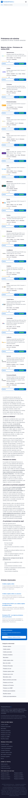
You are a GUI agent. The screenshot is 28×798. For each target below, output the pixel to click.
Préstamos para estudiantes (9, 690)
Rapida (8, 199)
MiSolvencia (10, 181)
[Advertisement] (14, 23)
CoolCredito (10, 318)
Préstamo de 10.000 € (19, 778)
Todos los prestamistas (6, 748)
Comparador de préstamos (7, 746)
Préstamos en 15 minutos (8, 685)
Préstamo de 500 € (5, 774)
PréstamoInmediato (11, 101)
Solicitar (19, 63)
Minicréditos (5, 657)
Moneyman (9, 231)
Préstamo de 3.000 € (18, 776)
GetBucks (9, 337)
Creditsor (9, 266)
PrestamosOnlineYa (11, 375)
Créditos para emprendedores (9, 696)
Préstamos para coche (8, 674)
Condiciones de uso (5, 766)
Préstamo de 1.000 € (18, 774)
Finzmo (8, 117)
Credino (8, 68)
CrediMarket (10, 250)
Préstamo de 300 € (18, 773)
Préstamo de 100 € (5, 773)
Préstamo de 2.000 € (5, 776)
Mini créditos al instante (6, 754)
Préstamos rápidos (7, 646)
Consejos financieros (5, 750)
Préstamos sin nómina (5, 734)
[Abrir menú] (26, 2)
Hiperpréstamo (10, 52)
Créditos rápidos (6, 649)
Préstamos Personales (8, 665)
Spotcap (9, 356)
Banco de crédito (7, 663)
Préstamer (9, 84)
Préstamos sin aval (7, 668)
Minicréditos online (7, 676)
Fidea (8, 133)
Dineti (8, 149)
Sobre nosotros (4, 764)
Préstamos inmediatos (8, 654)
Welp (8, 165)
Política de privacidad (5, 768)
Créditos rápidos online (8, 660)
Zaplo (8, 283)
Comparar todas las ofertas (14, 637)
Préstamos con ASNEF (8, 688)
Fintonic (8, 215)
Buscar (2, 758)
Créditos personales (7, 651)
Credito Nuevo (10, 299)
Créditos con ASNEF (5, 736)
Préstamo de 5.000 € (5, 778)
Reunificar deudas (7, 693)
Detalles (4, 63)
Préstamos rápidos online (8, 671)
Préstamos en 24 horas (8, 682)
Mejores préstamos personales (9, 679)
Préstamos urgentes (5, 756)
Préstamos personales (6, 726)
